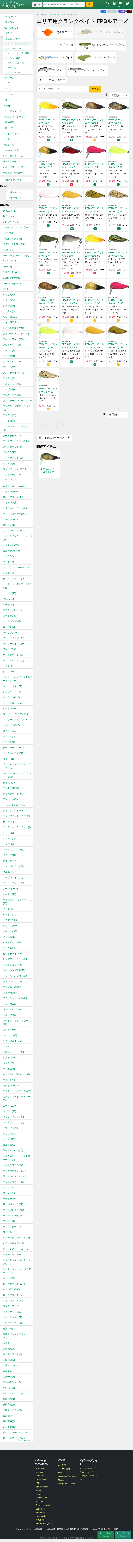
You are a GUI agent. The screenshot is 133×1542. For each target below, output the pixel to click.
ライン (8, 94)
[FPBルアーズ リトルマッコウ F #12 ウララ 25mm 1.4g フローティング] (118, 107)
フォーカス (10, 992)
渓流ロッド (11, 22)
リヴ (7, 1232)
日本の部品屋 (12, 1382)
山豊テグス (10, 1365)
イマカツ (9, 463)
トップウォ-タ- (13, 48)
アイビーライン (13, 339)
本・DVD (9, 128)
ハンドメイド (13, 58)
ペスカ (8, 1063)
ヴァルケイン (13, 1311)
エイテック (10, 491)
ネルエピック (11, 871)
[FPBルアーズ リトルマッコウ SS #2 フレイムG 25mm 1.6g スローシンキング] (95, 287)
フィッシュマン (12, 964)
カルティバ (11, 545)
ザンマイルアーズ (13, 660)
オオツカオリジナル (15, 508)
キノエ (8, 562)
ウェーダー (11, 144)
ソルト (122, 11)
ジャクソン (11, 697)
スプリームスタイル (15, 719)
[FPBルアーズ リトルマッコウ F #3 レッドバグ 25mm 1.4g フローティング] (71, 151)
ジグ (7, 83)
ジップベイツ (12, 691)
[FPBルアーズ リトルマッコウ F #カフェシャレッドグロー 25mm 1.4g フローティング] (71, 240)
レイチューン (12, 1254)
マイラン (9, 1080)
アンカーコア (12, 395)
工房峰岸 (9, 1376)
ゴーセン (9, 627)
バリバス (10, 925)
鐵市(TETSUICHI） (15, 1432)
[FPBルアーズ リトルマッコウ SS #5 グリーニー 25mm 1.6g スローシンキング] (48, 332)
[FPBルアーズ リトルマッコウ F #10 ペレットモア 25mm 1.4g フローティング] (71, 107)
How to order (41, 1479)
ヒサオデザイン (12, 953)
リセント (9, 1193)
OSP (7, 266)
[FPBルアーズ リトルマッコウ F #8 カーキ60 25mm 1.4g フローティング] (95, 196)
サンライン (10, 649)
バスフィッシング (88, 1468)
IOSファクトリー (14, 244)
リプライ (10, 1221)
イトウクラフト (13, 458)
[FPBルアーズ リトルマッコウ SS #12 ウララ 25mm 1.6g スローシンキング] (71, 287)
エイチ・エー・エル (15, 485)
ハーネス (9, 914)
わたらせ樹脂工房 (13, 328)
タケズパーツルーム (15, 747)
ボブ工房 (9, 1068)
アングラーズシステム (17, 400)
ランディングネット (15, 117)
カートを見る (106, 1534)
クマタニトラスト (14, 578)
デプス (8, 832)
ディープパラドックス (16, 816)
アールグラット (12, 446)
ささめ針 (9, 305)
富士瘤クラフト (12, 1354)
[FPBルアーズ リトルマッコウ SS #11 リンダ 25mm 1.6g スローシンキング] (48, 287)
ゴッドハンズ (12, 621)
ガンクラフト (11, 556)
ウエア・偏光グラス (15, 172)
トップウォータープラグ (17, 53)
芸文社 (8, 1415)
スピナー (9, 89)
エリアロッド (12, 27)
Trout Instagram (45, 1523)
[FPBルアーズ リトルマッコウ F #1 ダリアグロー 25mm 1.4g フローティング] (48, 107)
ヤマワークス (11, 1133)
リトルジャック (13, 1204)
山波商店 (9, 1360)
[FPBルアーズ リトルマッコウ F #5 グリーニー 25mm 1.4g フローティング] (118, 151)
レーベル (9, 1278)
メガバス (9, 1111)
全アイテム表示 (13, 179)
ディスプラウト (13, 810)
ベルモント (10, 1057)
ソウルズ (9, 742)
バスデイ (10, 920)
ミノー (11, 68)
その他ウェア (12, 150)
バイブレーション (15, 63)
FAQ (38, 1483)
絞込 (96, 89)
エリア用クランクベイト (18, 44)
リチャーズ (10, 1198)
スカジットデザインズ (16, 714)
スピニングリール (14, 156)
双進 (6, 1343)
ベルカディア (11, 1046)
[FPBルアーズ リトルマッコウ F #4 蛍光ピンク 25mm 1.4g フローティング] (95, 151)
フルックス (10, 1015)
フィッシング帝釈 (14, 970)
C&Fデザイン (11, 222)
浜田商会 (9, 1404)
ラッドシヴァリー (14, 1182)
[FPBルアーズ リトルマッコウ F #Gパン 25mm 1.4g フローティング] (48, 240)
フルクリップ (12, 1009)
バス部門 (62, 1465)
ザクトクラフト (13, 654)
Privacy (39, 1494)
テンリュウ (10, 799)
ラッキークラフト (15, 1170)
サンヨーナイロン (14, 643)
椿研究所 (9, 1399)
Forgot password (43, 1505)
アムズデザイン (13, 372)
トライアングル (13, 849)
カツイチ (9, 525)
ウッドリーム (12, 474)
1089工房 (9, 210)
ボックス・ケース (14, 167)
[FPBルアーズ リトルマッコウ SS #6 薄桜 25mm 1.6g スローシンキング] (71, 332)
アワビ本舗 (10, 389)
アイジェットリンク (16, 333)
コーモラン (10, 615)
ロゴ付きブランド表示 (16, 1439)
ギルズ (8, 573)
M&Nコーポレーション (16, 255)
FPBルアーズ (12, 238)
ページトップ (124, 1534)
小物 (7, 105)
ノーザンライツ (13, 877)
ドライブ (9, 855)
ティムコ (10, 782)
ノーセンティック (13, 883)
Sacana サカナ (12, 277)
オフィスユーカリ (15, 513)
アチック (9, 356)
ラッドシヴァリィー (14, 1176)
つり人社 (9, 311)
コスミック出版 (12, 610)
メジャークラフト (14, 1117)
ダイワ (9, 759)
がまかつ (9, 300)
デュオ (9, 844)
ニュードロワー (13, 866)
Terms (38, 1490)
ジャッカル (10, 708)
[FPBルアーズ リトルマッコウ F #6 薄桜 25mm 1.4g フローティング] (48, 196)
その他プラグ (13, 39)
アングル (9, 415)
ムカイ (10, 1105)
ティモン (11, 788)
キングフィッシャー (16, 567)
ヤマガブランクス (13, 1122)
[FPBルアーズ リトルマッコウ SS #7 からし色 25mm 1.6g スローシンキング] (95, 332)
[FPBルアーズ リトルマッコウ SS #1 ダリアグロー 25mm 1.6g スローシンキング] (95, 240)
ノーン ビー (10, 888)
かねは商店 (10, 294)
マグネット (11, 1085)
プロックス (10, 1035)
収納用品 (9, 122)
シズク (8, 666)
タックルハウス (13, 753)
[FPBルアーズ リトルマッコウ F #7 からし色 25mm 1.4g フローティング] (71, 196)
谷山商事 (9, 1421)
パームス (10, 948)
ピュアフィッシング (15, 959)
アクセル (9, 350)
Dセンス (8, 233)
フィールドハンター (15, 976)
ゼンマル (9, 736)
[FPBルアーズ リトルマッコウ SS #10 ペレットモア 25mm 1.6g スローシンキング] (118, 240)
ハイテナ (9, 894)
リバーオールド (12, 1215)
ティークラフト (13, 793)
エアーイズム (11, 480)
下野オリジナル (13, 1323)
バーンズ (9, 937)
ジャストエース (12, 703)
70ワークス (10, 216)
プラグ (8, 33)
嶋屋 (7, 1371)
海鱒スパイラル (12, 1410)
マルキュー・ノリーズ (17, 1091)
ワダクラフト (11, 1306)
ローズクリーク (12, 1295)
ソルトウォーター (88, 1472)
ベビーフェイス (12, 1040)
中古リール (16, 198)
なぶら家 (10, 317)
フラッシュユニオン (15, 998)
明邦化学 (9, 1387)
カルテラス (11, 550)
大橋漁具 (9, 1348)
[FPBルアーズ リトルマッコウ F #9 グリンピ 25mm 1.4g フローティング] (118, 196)
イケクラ (9, 452)
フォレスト (12, 987)
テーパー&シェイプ (14, 805)
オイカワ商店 (11, 502)
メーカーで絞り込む (51, 80)
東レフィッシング (14, 1393)
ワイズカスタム (13, 1300)
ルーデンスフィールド (16, 1248)
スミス (10, 731)
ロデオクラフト (14, 1283)
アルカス (9, 378)
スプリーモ (11, 725)
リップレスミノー (15, 72)
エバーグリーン (13, 497)
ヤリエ (9, 1139)
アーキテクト (12, 435)
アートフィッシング (16, 441)
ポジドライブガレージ (16, 1074)
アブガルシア (12, 361)
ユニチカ (9, 1145)
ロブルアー (11, 1289)
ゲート (8, 604)
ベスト (8, 139)
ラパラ (9, 1187)
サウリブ (10, 632)
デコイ (8, 821)
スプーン (9, 77)
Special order (42, 1487)
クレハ (8, 599)
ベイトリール (12, 161)
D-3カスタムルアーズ (15, 227)
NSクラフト (11, 261)
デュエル (9, 838)
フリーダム (10, 1004)
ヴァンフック (12, 1317)
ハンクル (9, 909)
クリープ (9, 593)
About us (40, 1476)
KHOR (8, 250)
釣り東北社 (10, 1427)
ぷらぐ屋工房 (11, 322)
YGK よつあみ (12, 283)
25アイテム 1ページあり (53, 437)
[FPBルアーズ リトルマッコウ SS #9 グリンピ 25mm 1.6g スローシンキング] (48, 376)
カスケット (10, 519)
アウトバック (12, 344)
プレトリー (10, 1029)
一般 (129, 11)
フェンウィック (12, 981)
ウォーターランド (15, 469)
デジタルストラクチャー (17, 827)
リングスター (12, 1226)
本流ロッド (11, 16)
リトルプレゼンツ (14, 1209)
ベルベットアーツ (14, 1052)
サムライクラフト (14, 638)
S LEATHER (10, 272)
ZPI (6, 289)
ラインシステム (13, 1165)
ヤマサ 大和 (10, 1128)
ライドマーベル (13, 1150)
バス (103, 11)
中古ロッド (16, 192)
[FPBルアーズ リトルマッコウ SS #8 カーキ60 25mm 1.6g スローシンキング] (118, 332)
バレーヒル (10, 931)
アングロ (9, 421)
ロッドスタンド (13, 111)
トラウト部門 (64, 1469)
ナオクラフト (11, 860)
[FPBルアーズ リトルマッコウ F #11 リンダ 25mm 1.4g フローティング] (95, 107)
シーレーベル (12, 686)
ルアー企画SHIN (13, 1243)
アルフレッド (12, 384)
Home (42, 14)
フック (8, 100)
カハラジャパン (12, 530)
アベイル (9, 367)
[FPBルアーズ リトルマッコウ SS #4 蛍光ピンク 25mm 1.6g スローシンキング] (118, 287)
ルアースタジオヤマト (16, 1237)
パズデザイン (12, 942)
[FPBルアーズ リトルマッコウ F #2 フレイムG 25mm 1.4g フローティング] (48, 151)
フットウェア (12, 133)
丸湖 (8, 1328)
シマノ (9, 671)
